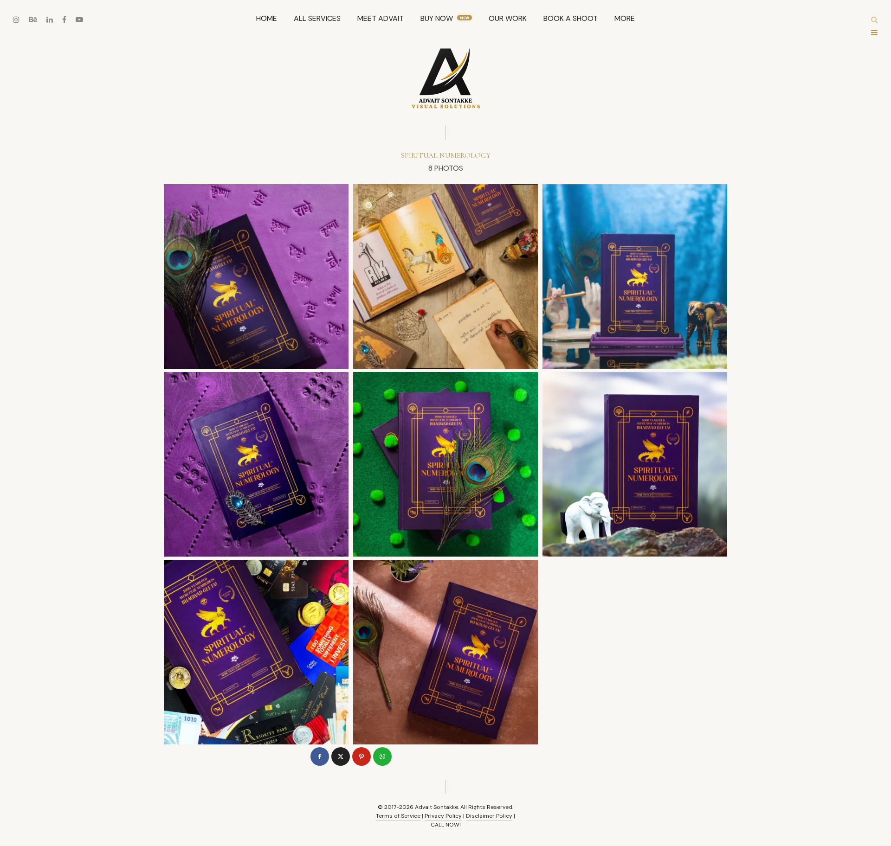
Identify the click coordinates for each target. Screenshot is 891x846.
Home (266, 18)
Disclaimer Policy (489, 816)
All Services (317, 18)
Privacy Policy (443, 816)
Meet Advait (380, 18)
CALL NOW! (446, 824)
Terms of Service (398, 816)
